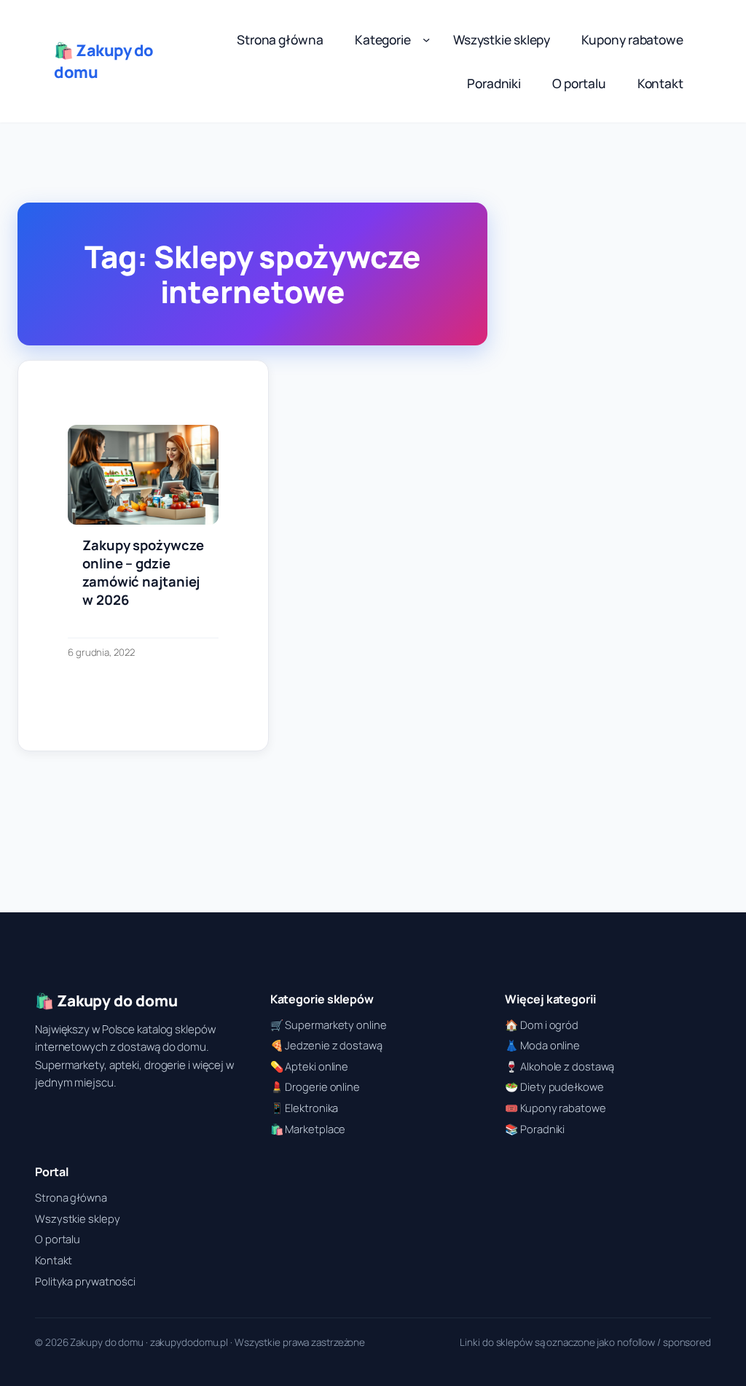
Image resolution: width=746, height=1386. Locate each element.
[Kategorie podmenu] (426, 39)
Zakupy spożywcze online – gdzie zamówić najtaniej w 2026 (142, 572)
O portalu (57, 1239)
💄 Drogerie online (315, 1086)
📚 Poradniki (535, 1128)
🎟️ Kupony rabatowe (555, 1107)
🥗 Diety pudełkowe (554, 1086)
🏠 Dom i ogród (541, 1024)
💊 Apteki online (309, 1066)
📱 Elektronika (304, 1107)
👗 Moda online (542, 1045)
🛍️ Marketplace (308, 1128)
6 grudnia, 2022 (101, 652)
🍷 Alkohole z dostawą (559, 1066)
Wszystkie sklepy (77, 1218)
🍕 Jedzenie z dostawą (326, 1045)
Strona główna (71, 1197)
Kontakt (53, 1260)
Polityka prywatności (85, 1281)
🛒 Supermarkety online (328, 1024)
